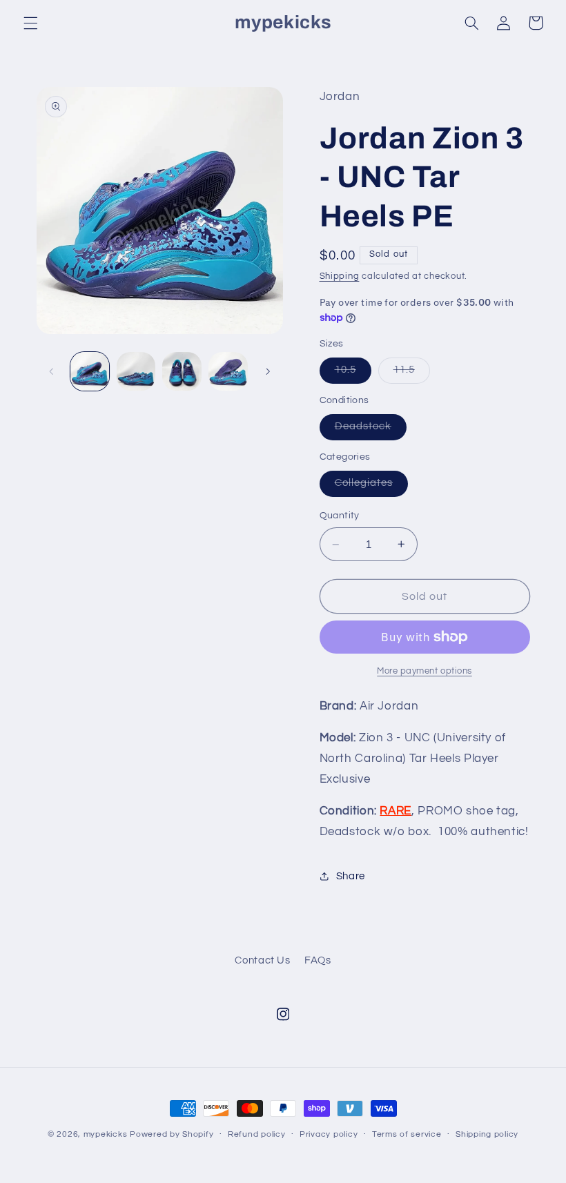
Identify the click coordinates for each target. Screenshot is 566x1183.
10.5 (353, 373)
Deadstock (371, 430)
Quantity (340, 515)
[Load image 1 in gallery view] (89, 371)
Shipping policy (487, 1134)
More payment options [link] (424, 671)
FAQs (317, 960)
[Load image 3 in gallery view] (181, 371)
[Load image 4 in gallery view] (227, 371)
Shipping (340, 276)
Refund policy (257, 1134)
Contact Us (262, 960)
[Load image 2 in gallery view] (136, 371)
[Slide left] (52, 371)
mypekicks (106, 1134)
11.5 (411, 373)
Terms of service (407, 1134)
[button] (30, 23)
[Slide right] (268, 371)
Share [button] (350, 876)
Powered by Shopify (171, 1134)
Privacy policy (329, 1134)
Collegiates (372, 486)
